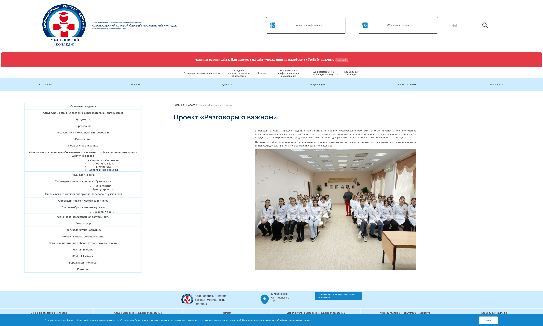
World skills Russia (83, 256)
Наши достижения (83, 174)
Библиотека (103, 166)
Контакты (83, 269)
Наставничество (83, 249)
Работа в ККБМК (407, 84)
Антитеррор (83, 223)
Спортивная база (103, 163)
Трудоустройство (104, 189)
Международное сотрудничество (83, 236)
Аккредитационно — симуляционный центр (325, 73)
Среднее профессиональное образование (239, 73)
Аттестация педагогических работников (83, 200)
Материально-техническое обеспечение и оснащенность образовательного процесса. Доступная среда (83, 154)
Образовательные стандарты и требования (83, 132)
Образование (83, 126)
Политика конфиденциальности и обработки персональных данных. (276, 320)
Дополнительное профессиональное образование (288, 73)
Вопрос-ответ (497, 84)
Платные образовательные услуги (83, 207)
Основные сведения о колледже (202, 73)
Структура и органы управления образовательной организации (83, 112)
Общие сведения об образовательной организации (336, 296)
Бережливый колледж (351, 73)
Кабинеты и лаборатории (103, 160)
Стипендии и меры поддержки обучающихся (83, 181)
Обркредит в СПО (103, 211)
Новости (136, 84)
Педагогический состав (83, 145)
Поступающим (317, 84)
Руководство (83, 139)
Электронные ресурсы (103, 169)
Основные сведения (83, 106)
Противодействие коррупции (83, 229)
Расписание (45, 84)
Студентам (226, 84)
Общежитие (103, 185)
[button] (258, 210)
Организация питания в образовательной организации (83, 243)
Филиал (262, 73)
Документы (83, 119)
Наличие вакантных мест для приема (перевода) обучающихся (83, 194)
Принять (488, 320)
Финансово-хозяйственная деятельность (83, 216)
